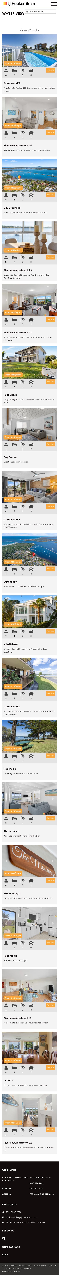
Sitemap (27, 1269)
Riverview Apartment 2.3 (18, 1142)
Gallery (6, 1194)
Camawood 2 (12, 706)
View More (50, 70)
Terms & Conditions (42, 1194)
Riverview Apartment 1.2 (18, 1018)
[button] (6, 50)
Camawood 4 (12, 519)
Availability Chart (41, 1177)
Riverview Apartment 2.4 (18, 270)
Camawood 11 (12, 83)
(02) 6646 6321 (13, 1212)
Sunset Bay (10, 581)
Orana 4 (8, 1080)
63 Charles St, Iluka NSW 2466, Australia (25, 1222)
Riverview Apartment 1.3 (18, 332)
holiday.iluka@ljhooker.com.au (21, 1217)
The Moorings (12, 893)
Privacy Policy (40, 1266)
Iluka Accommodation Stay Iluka (15, 1179)
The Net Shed (11, 831)
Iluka (5, 1254)
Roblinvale (10, 769)
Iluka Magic (10, 955)
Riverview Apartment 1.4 (18, 145)
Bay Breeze (10, 457)
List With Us (37, 1188)
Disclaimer (52, 1266)
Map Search (36, 1183)
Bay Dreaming (12, 208)
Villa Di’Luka (11, 644)
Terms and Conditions (12, 1269)
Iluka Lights (10, 394)
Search (6, 1188)
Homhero (16, 1272)
